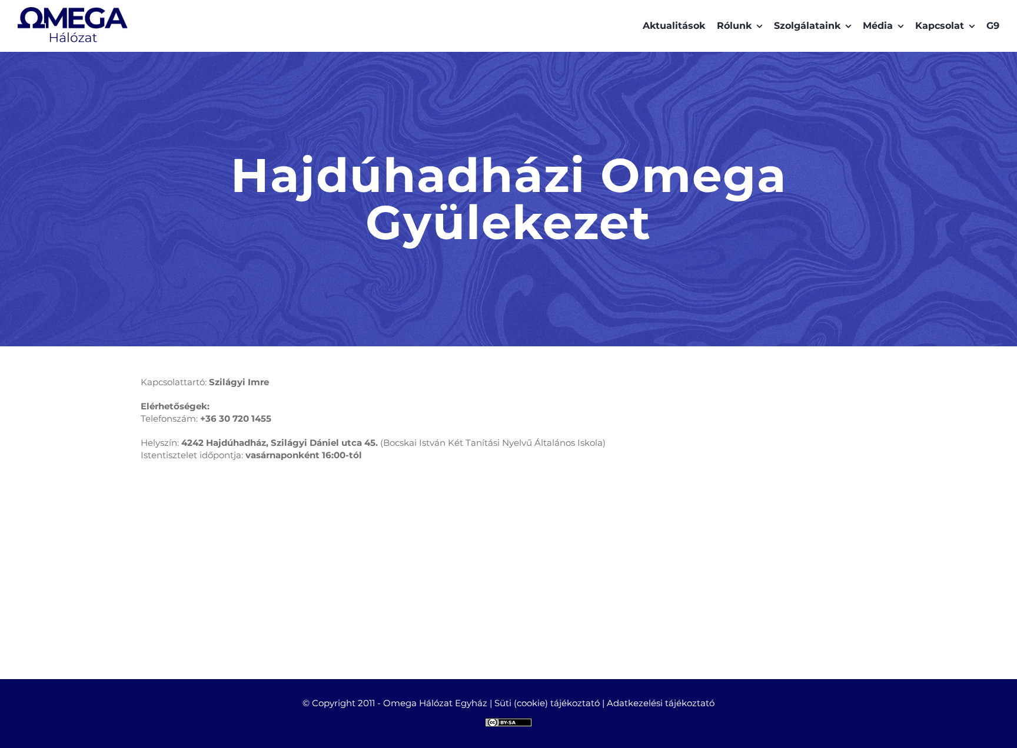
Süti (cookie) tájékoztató (547, 703)
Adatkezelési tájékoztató (660, 703)
